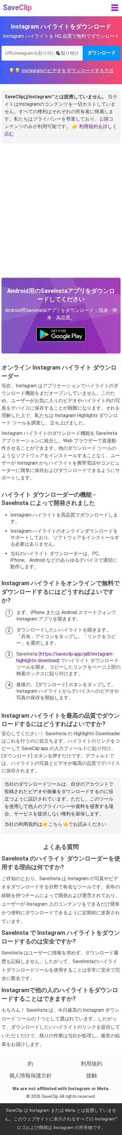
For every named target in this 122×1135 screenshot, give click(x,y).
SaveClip (17, 7)
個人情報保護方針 (30, 1075)
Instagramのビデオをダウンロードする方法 (68, 70)
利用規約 (91, 1063)
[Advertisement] (61, 213)
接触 (91, 1075)
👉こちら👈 (55, 824)
